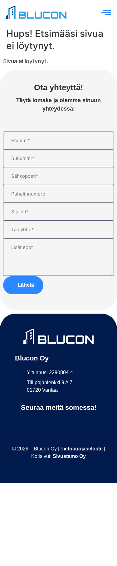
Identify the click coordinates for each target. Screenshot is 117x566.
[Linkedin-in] (58, 422)
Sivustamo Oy (69, 456)
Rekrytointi (58, 535)
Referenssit (58, 509)
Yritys (59, 522)
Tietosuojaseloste (82, 448)
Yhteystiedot (58, 548)
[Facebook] (44, 422)
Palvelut (58, 496)
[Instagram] (72, 422)
